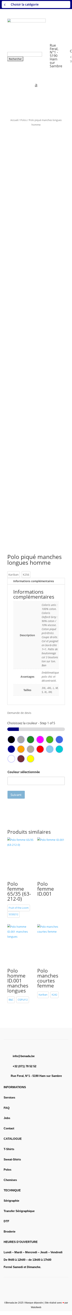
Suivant (16, 794)
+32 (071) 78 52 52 (24, 1066)
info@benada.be (24, 1056)
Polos (23, 120)
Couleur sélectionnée (23, 772)
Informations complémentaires (33, 581)
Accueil (14, 120)
